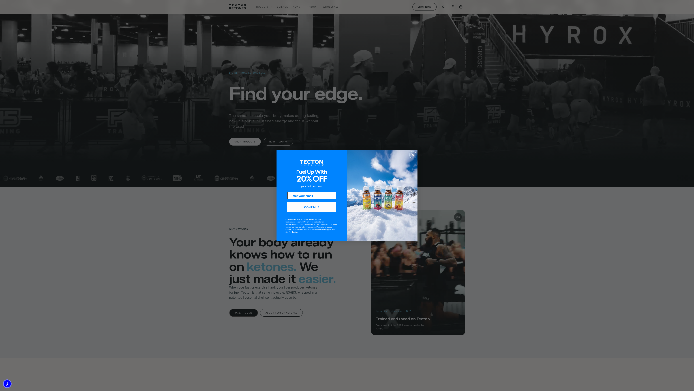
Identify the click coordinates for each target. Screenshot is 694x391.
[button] (7, 383)
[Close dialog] (413, 155)
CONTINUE (312, 207)
